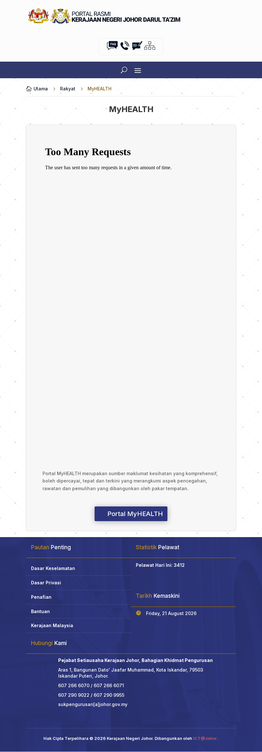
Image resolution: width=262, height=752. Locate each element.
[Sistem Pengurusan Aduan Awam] (137, 49)
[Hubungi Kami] (124, 49)
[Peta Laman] (149, 49)
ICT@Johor (205, 738)
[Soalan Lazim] (112, 49)
